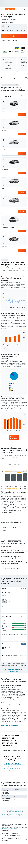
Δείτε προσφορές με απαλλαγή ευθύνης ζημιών (12, 701)
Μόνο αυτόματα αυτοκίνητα (10, 40)
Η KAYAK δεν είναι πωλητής (10, 833)
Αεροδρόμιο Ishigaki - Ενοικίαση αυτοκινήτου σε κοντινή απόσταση (13, 763)
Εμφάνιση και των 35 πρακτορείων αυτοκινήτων (14, 670)
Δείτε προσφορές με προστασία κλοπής (12, 704)
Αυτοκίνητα (17, 810)
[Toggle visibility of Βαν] (11, 386)
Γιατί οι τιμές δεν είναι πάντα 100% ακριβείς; (12, 839)
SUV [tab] (15, 464)
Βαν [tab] (19, 464)
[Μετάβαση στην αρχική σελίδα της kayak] (10, 9)
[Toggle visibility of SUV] (11, 388)
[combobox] (9, 19)
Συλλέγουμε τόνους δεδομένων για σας (12, 836)
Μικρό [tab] (9, 464)
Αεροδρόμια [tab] (6, 750)
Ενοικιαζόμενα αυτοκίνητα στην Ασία (13, 811)
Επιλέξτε (22, 114)
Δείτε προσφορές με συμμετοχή (9, 725)
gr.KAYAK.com (9, 810)
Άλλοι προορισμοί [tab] (17, 750)
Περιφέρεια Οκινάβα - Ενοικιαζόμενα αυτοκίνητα (13, 814)
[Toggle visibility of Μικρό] (11, 383)
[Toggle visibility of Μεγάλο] (12, 390)
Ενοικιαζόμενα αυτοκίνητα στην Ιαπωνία (13, 813)
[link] (14, 437)
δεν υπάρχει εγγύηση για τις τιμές (9, 828)
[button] (2, 9)
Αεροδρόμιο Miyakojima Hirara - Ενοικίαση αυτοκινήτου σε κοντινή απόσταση (13, 768)
